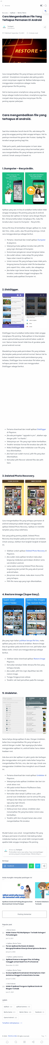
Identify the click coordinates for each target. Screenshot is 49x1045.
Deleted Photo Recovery (35, 551)
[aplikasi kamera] (18, 957)
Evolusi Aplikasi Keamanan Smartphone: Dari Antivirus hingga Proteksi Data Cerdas (25, 974)
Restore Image (39, 659)
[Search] (45, 5)
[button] (6, 5)
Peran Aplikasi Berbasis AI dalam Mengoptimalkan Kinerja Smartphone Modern (26, 947)
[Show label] (12, 1023)
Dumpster (41, 240)
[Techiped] (10, 26)
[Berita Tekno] (17, 943)
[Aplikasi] (10, 943)
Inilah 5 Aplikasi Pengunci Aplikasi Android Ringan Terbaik (24, 987)
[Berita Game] (11, 930)
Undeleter (40, 775)
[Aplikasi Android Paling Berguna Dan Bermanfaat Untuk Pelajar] (17, 890)
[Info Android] (11, 984)
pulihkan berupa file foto (29, 640)
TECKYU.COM (12, 1036)
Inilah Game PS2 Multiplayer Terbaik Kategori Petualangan (25, 933)
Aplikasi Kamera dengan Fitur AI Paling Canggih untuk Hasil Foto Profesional (22, 960)
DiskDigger (41, 429)
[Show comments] (42, 1042)
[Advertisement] (24, 398)
